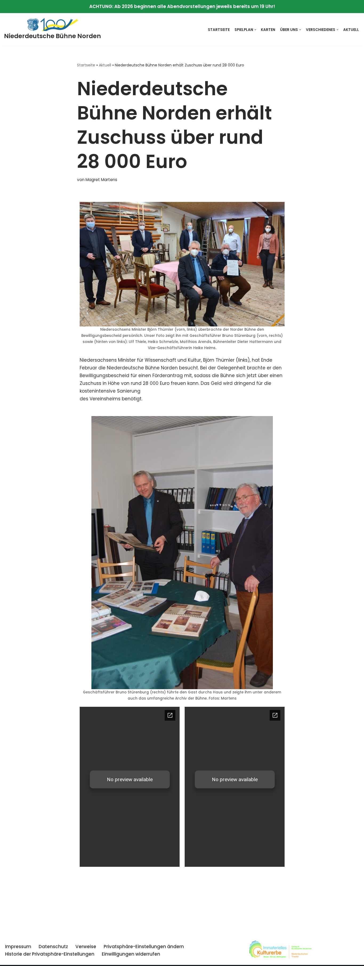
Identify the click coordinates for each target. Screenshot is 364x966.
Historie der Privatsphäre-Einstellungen (49, 954)
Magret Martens (101, 179)
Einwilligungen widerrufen (131, 954)
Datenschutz (53, 946)
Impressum (18, 946)
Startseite (219, 29)
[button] (255, 30)
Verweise (85, 946)
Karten (268, 29)
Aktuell (351, 29)
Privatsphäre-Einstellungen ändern (144, 946)
